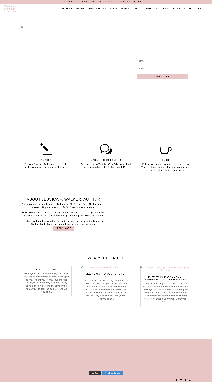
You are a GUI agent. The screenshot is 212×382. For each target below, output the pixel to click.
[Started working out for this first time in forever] (136, 354)
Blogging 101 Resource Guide (79, 2)
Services (153, 9)
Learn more (63, 228)
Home (66, 9)
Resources (97, 9)
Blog (114, 9)
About (81, 9)
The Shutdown (46, 269)
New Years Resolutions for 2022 (105, 275)
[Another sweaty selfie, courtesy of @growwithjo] (106, 354)
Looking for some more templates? (116, 2)
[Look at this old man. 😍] (75, 354)
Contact (201, 9)
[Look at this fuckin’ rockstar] (45, 354)
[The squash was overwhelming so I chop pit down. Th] (166, 354)
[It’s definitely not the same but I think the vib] (15, 354)
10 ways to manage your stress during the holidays (165, 278)
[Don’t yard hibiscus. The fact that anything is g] (196, 354)
